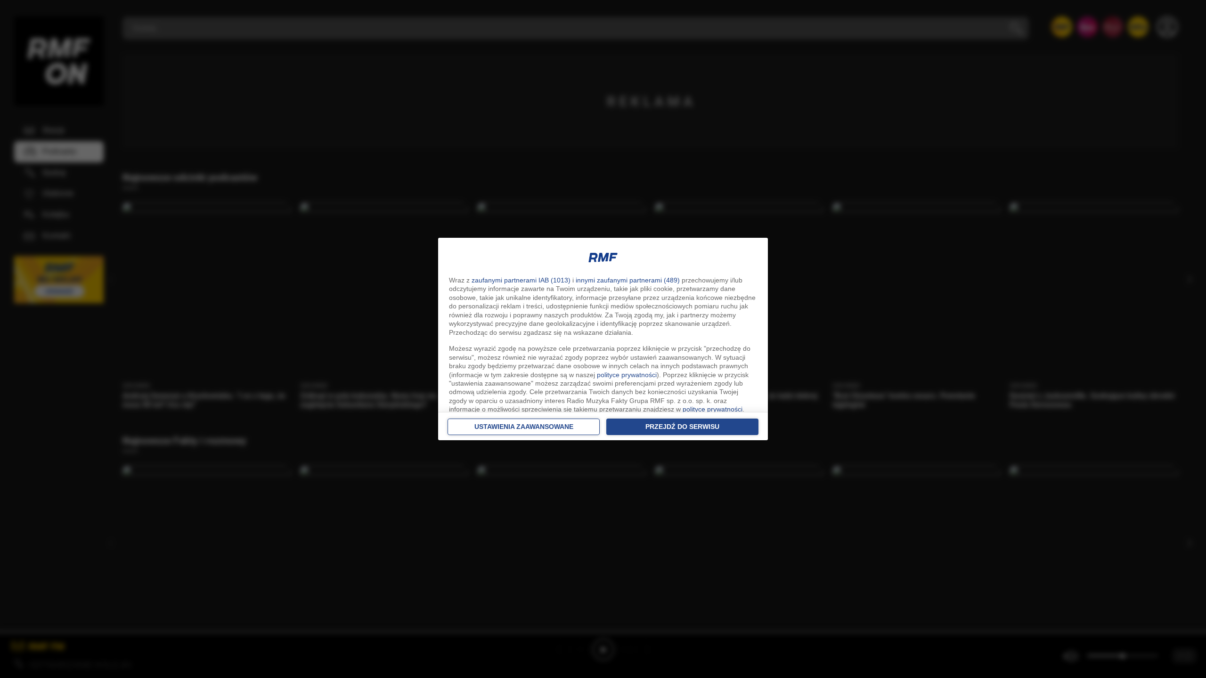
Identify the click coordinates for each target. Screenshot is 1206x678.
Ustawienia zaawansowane (523, 426)
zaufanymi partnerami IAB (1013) (521, 280)
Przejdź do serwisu (682, 426)
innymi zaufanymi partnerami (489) (628, 280)
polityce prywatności (627, 375)
